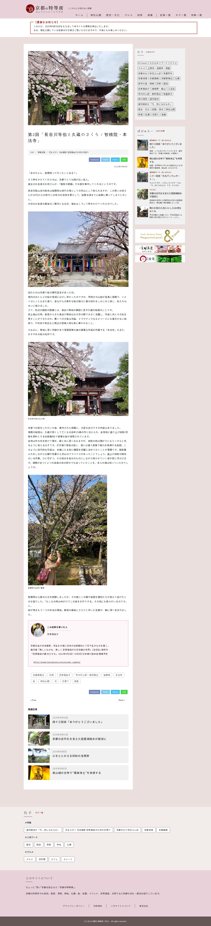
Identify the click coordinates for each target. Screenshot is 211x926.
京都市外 (167, 73)
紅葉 (147, 114)
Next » (122, 699)
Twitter (105, 159)
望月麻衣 (154, 98)
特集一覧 (196, 15)
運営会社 (143, 905)
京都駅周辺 (38, 674)
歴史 (28, 844)
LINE (124, 159)
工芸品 (171, 88)
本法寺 (119, 674)
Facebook (94, 159)
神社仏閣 (96, 15)
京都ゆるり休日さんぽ (149, 73)
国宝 (165, 83)
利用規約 (97, 905)
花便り (65, 681)
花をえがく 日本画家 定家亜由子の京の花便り (88, 829)
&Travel (142, 62)
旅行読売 (142, 98)
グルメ (129, 15)
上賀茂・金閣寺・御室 (159, 68)
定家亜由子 (64, 674)
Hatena (115, 159)
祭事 (140, 114)
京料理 (42, 859)
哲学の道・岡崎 (146, 83)
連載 (150, 15)
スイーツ (67, 859)
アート (164, 62)
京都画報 (154, 78)
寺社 (59, 844)
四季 (140, 15)
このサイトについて (121, 905)
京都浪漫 (142, 78)
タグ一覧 (181, 15)
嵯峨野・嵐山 (159, 88)
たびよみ (154, 62)
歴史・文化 (113, 15)
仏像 (177, 78)
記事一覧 (165, 15)
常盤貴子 (167, 93)
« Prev (33, 699)
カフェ (173, 62)
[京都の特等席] (44, 8)
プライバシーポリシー (74, 905)
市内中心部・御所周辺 (87, 674)
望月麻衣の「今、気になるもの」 (155, 104)
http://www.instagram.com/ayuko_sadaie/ (57, 662)
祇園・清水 (157, 109)
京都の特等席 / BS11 (101, 921)
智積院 (106, 674)
